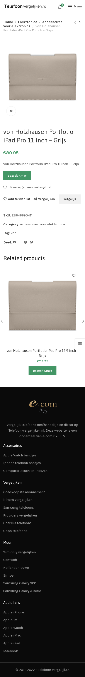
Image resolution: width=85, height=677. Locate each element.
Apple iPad (11, 643)
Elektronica (27, 22)
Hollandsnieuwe (16, 568)
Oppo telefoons (15, 531)
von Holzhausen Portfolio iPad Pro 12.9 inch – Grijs (43, 353)
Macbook (10, 651)
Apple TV (10, 620)
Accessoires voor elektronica (42, 224)
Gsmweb (10, 560)
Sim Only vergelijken (19, 552)
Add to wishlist (19, 199)
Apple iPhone (13, 612)
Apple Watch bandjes (19, 455)
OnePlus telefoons (17, 523)
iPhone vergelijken (17, 500)
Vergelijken (46, 199)
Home (8, 22)
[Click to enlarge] (11, 111)
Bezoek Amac (17, 175)
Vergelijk (69, 199)
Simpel (9, 575)
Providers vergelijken (20, 515)
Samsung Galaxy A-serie (22, 591)
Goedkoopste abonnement (24, 492)
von (13, 233)
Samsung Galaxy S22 (19, 583)
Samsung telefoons (18, 507)
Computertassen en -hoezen (25, 471)
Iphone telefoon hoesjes (22, 463)
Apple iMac (12, 635)
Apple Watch (13, 628)
